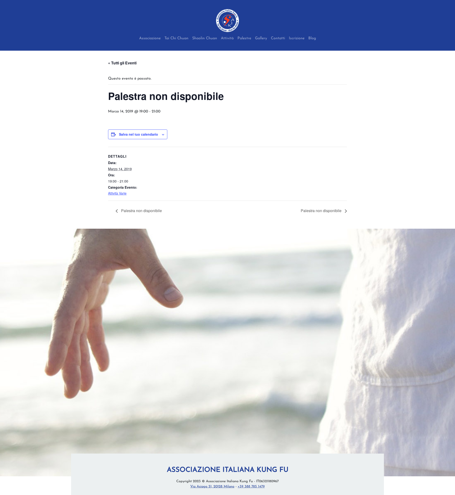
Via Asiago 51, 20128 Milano (212, 486)
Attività (227, 38)
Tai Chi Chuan (176, 38)
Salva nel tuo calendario (138, 134)
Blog (312, 38)
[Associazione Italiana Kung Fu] (227, 21)
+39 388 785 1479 (251, 486)
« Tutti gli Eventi (122, 63)
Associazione (150, 38)
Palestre (244, 38)
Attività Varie (117, 193)
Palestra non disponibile (141, 210)
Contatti (278, 38)
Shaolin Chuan (204, 38)
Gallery (261, 38)
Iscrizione (297, 38)
